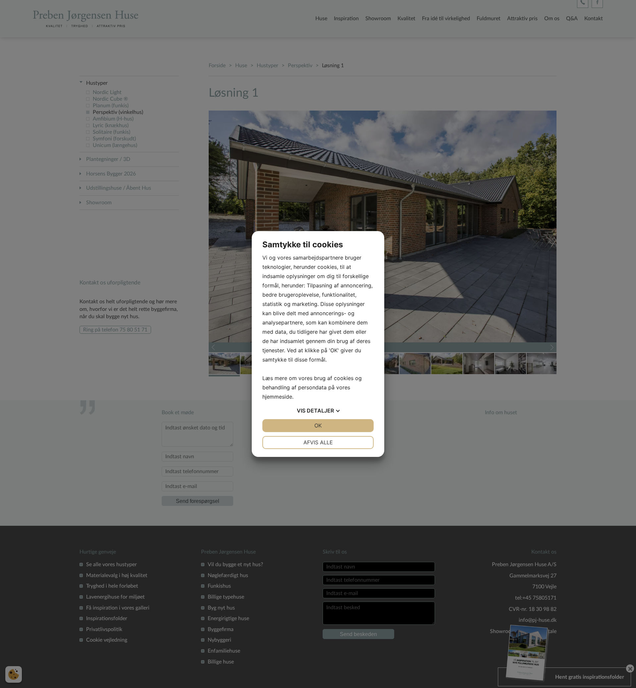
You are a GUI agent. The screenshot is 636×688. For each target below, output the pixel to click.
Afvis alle (318, 442)
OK (318, 425)
